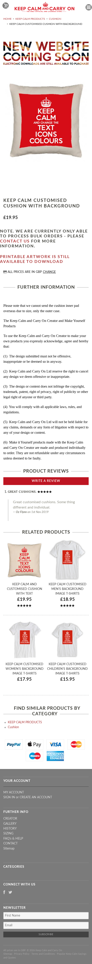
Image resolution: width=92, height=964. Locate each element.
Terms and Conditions (43, 954)
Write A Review (46, 481)
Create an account (36, 797)
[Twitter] (10, 892)
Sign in (9, 797)
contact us (15, 241)
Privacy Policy (21, 954)
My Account (13, 792)
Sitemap (9, 848)
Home (7, 19)
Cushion (55, 19)
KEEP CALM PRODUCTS (30, 19)
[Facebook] (4, 892)
